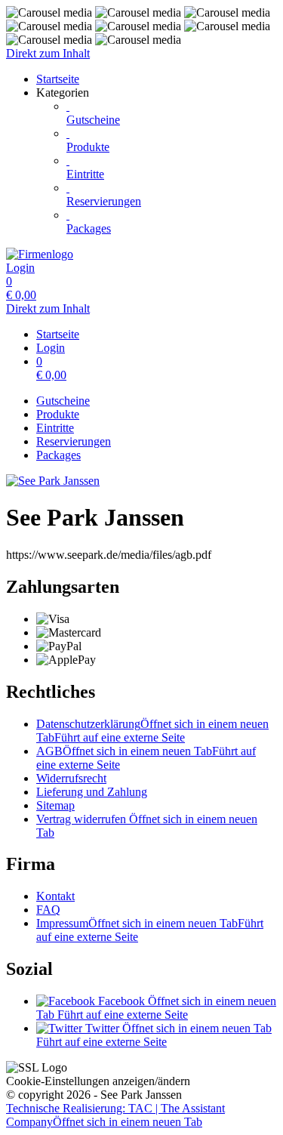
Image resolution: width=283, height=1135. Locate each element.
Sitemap (55, 805)
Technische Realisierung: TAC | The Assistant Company (115, 1115)
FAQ (48, 909)
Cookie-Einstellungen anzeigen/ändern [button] (98, 1081)
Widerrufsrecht (71, 778)
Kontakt (55, 896)
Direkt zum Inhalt (48, 53)
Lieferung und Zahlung (91, 791)
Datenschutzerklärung (152, 730)
